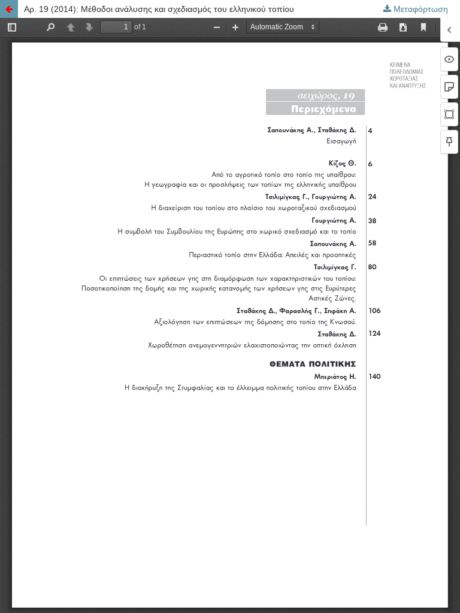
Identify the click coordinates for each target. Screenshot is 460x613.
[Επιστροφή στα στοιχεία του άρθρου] (9, 9)
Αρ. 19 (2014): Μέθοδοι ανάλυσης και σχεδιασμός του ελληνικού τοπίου (159, 9)
